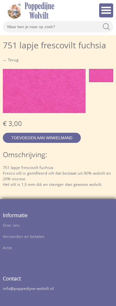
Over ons (11, 226)
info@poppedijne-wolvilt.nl (28, 289)
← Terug (11, 60)
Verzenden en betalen (23, 237)
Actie (7, 248)
